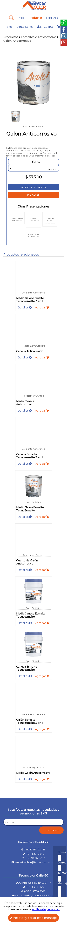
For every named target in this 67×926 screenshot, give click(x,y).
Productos (35, 17)
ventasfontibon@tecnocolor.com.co (34, 862)
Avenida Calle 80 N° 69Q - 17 (34, 882)
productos (10, 37)
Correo (62, 862)
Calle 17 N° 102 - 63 (34, 849)
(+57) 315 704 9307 (34, 891)
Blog (10, 26)
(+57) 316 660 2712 (34, 858)
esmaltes (27, 37)
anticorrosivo (47, 37)
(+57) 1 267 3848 (34, 853)
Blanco (35, 161)
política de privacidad (46, 909)
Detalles (23, 307)
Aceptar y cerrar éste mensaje (34, 918)
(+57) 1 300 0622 (34, 887)
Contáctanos (25, 26)
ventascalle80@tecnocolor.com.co (35, 895)
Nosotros (52, 17)
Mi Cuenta (47, 26)
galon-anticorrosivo (17, 40)
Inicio (21, 17)
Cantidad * (51, 169)
